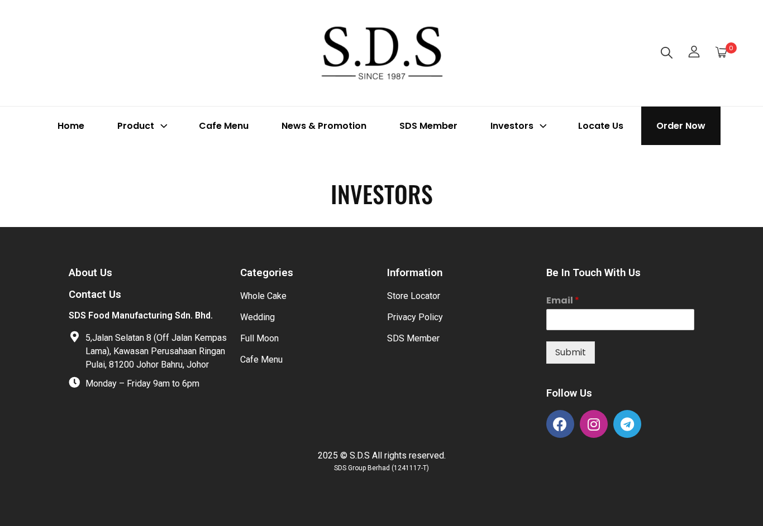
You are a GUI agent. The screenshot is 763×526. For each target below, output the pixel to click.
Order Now (680, 125)
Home (71, 125)
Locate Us (600, 125)
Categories (266, 273)
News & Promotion (324, 125)
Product (135, 125)
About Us (90, 273)
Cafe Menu (224, 125)
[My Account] (694, 53)
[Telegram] (627, 424)
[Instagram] (594, 424)
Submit (570, 352)
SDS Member (428, 125)
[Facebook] (560, 424)
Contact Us (95, 294)
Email (562, 301)
